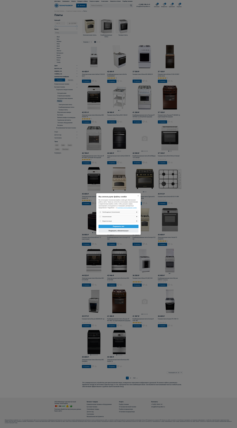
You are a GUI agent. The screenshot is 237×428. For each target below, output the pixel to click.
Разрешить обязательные (118, 231)
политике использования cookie (127, 207)
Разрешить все (118, 226)
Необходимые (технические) (111, 212)
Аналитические (107, 216)
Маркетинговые (107, 221)
